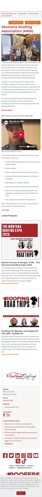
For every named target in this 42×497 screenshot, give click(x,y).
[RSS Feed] (18, 461)
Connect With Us (16, 22)
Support (12, 468)
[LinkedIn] (17, 455)
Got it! (21, 493)
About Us (28, 468)
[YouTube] (35, 455)
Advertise (20, 468)
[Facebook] (4, 416)
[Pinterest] (29, 455)
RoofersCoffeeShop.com (8, 13)
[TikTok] (24, 461)
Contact (30, 466)
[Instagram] (23, 455)
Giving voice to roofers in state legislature (19, 424)
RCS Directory (22, 13)
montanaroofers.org (11, 407)
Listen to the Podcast (9, 283)
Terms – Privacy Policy (17, 466)
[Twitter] (11, 455)
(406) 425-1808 (8, 400)
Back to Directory (33, 22)
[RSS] (9, 416)
